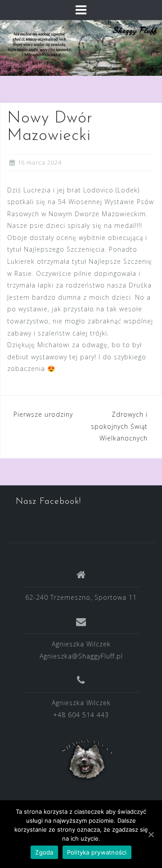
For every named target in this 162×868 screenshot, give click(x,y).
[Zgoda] (150, 834)
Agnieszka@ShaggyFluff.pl (81, 656)
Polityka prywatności (97, 852)
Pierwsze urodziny (43, 414)
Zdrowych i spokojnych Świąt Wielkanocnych (119, 426)
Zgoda (44, 852)
